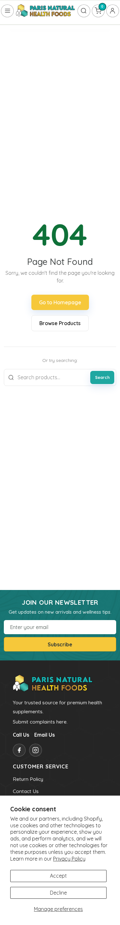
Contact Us (26, 791)
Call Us (21, 735)
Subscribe (60, 644)
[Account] (112, 10)
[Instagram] (35, 750)
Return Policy (28, 779)
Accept (58, 875)
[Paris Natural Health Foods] (45, 11)
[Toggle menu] (7, 10)
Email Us (44, 735)
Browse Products (60, 323)
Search (102, 377)
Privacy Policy (69, 858)
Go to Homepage (60, 302)
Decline (58, 892)
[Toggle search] (83, 10)
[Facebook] (19, 750)
